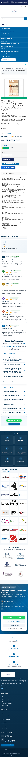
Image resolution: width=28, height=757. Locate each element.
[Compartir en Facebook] (9, 140)
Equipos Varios (4, 41)
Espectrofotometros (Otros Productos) (10, 43)
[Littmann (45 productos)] (14, 503)
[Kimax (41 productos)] (5, 512)
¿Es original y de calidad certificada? (11, 364)
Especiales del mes (6, 712)
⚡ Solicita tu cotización (8, 167)
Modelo (2, 113)
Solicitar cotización (14, 423)
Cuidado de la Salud (19, 68)
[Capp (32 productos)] (5, 521)
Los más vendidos (6, 715)
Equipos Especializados (6, 36)
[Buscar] (15, 59)
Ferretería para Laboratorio (7, 46)
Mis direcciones (5, 728)
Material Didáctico (5, 53)
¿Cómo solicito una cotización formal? (12, 408)
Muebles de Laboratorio (6, 56)
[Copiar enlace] (19, 140)
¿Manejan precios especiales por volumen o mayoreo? (13, 377)
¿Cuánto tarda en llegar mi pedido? (11, 395)
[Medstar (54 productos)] (23, 486)
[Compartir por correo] (14, 140)
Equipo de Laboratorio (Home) (7, 31)
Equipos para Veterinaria (6, 38)
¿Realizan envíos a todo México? (10, 391)
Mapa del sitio (5, 705)
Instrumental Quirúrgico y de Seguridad (10, 51)
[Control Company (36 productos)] (14, 512)
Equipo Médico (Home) (5, 28)
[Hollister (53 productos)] (14, 495)
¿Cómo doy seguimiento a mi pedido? (12, 412)
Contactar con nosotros (7, 703)
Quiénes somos (5, 696)
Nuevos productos (6, 713)
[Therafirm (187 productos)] (14, 477)
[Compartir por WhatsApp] (7, 140)
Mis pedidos (4, 726)
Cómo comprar (5, 697)
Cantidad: (4, 152)
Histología (3, 48)
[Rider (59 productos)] (14, 486)
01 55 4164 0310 (8, 736)
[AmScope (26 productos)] (14, 530)
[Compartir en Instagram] (17, 140)
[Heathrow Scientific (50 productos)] (23, 495)
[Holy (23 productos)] (23, 539)
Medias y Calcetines (5, 70)
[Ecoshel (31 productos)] (14, 521)
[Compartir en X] (12, 140)
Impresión (5, 128)
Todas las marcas (6, 717)
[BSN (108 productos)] (23, 477)
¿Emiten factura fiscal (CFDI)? (10, 404)
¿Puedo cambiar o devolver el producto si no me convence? (13, 400)
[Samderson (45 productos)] (23, 503)
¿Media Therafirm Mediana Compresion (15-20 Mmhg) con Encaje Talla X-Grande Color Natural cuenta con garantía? (12, 359)
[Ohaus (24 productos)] (14, 539)
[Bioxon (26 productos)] (23, 530)
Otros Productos (5, 33)
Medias (12, 70)
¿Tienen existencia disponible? (10, 381)
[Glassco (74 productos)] (5, 486)
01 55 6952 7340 (19, 1)
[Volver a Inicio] (2, 69)
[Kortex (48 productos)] (5, 503)
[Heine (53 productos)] (5, 495)
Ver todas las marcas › (5, 471)
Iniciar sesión (23, 6)
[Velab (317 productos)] (5, 477)
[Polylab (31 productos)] (23, 521)
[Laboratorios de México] (14, 11)
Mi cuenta (4, 725)
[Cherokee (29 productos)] (5, 530)
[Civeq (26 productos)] (5, 539)
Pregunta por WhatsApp (14, 420)
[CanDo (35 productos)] (23, 512)
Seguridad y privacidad (7, 699)
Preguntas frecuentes (6, 701)
